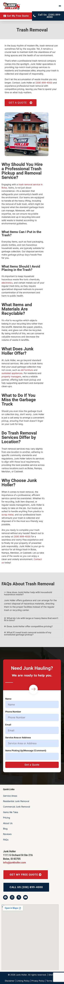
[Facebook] (5, 897)
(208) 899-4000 (43, 82)
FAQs (5, 839)
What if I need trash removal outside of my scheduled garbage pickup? (27, 633)
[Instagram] (12, 897)
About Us (7, 823)
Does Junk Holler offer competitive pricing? (30, 626)
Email (8, 724)
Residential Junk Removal (16, 801)
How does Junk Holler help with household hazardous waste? (28, 593)
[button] (60, 6)
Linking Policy (23, 981)
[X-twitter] (18, 897)
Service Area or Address (18, 737)
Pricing (6, 817)
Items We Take (10, 812)
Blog (5, 828)
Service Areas (10, 795)
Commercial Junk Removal (16, 806)
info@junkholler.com (14, 862)
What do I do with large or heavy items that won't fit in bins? (31, 619)
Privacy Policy (37, 981)
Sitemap (52, 974)
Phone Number (13, 711)
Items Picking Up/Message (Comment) (25, 750)
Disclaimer (10, 981)
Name (8, 698)
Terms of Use (52, 981)
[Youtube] (25, 897)
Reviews (7, 834)
